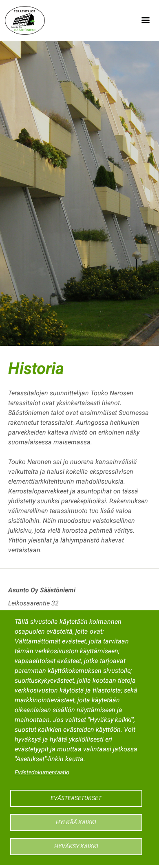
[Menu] (145, 20)
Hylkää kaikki (76, 822)
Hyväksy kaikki (76, 846)
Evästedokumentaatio (42, 772)
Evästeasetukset (76, 798)
